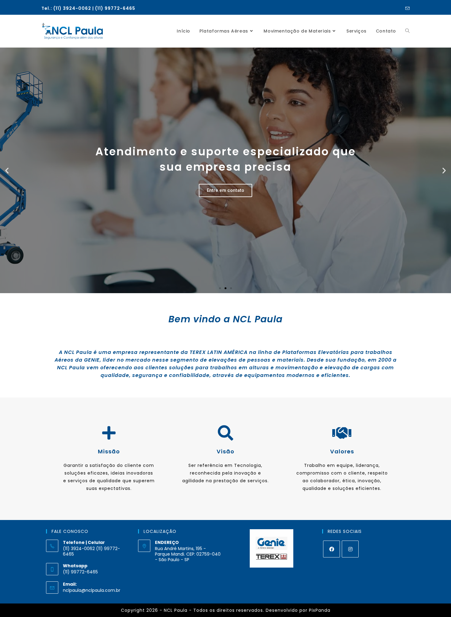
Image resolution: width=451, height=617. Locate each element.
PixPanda (319, 610)
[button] (220, 288)
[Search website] (407, 31)
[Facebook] (331, 549)
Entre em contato (225, 190)
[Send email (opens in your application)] (406, 9)
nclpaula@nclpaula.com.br (91, 590)
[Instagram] (350, 549)
